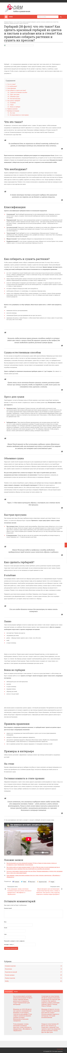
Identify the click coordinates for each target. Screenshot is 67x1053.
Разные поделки (33, 978)
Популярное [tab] (8, 991)
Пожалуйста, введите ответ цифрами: (14, 941)
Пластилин (33, 969)
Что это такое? (11, 84)
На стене (11, 113)
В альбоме (12, 102)
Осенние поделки (33, 966)
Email (5, 927)
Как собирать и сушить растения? (16, 90)
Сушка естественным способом (17, 92)
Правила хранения (11, 109)
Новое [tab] (16, 991)
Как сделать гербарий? (13, 100)
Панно (11, 104)
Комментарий (8, 908)
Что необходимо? (11, 86)
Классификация (11, 88)
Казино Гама (60, 1049)
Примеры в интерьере (12, 111)
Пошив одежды (33, 975)
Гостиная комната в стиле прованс (18, 115)
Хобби (33, 981)
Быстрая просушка (14, 98)
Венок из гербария (14, 107)
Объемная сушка (13, 96)
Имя (5, 922)
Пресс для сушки (13, 94)
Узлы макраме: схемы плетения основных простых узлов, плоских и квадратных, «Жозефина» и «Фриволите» (19, 890)
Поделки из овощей (33, 972)
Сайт (5, 934)
